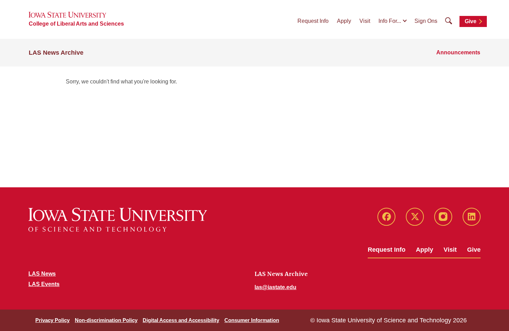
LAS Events (44, 284)
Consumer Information (251, 320)
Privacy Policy (52, 320)
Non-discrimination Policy (106, 320)
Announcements (458, 52)
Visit (364, 21)
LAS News (42, 274)
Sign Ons (425, 21)
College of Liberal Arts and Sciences (76, 24)
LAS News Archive (56, 52)
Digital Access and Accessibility (181, 320)
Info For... (389, 21)
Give (470, 21)
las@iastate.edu (275, 287)
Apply (344, 21)
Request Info (313, 21)
